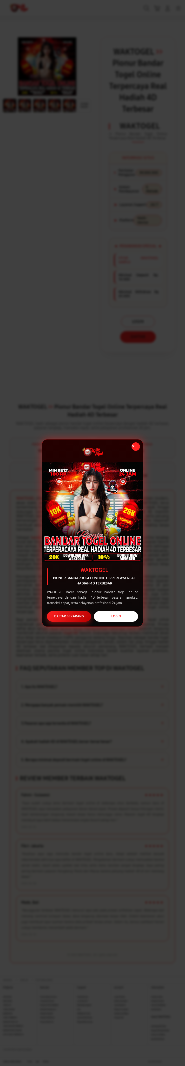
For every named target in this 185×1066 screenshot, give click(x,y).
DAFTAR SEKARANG (69, 616)
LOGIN (116, 616)
